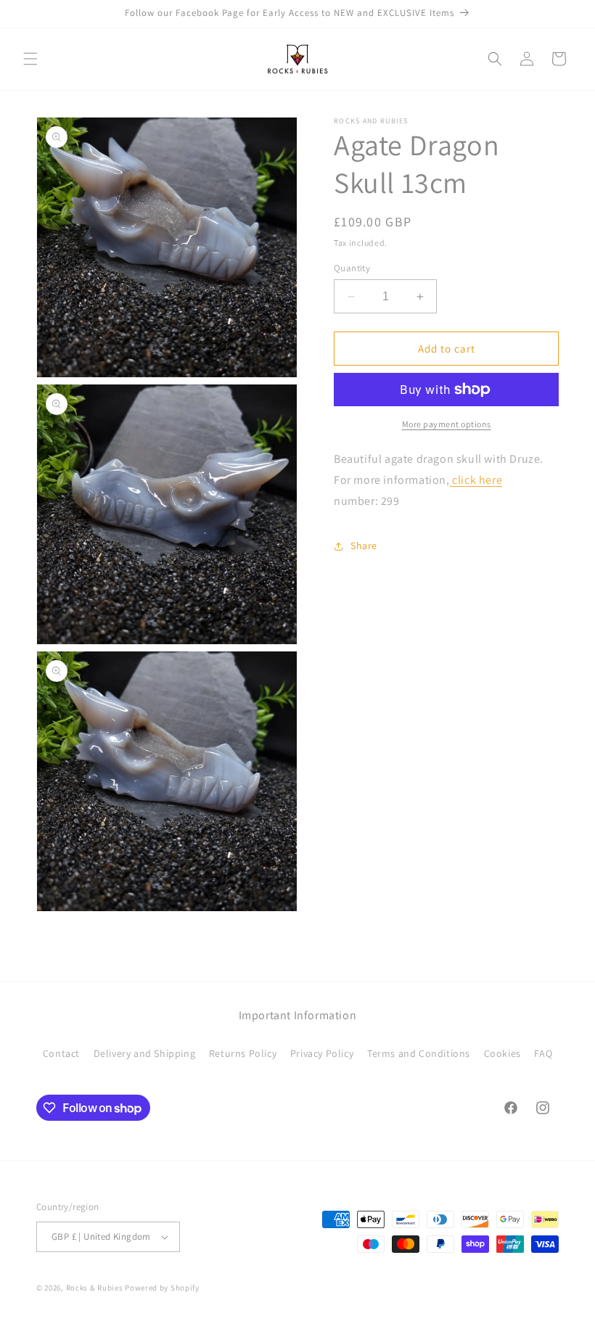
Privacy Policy (321, 1053)
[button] (30, 59)
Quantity (352, 268)
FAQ (543, 1053)
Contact (61, 1053)
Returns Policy (242, 1053)
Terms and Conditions (418, 1053)
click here (477, 479)
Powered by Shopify (162, 1288)
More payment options (446, 424)
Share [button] (363, 545)
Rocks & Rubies (94, 1288)
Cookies (502, 1053)
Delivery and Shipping (145, 1053)
